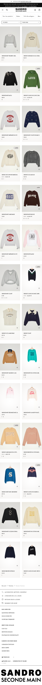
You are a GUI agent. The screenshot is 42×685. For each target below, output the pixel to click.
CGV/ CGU (4, 628)
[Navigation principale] (2, 10)
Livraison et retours (8, 644)
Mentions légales (7, 632)
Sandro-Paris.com (26, 1)
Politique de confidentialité (10, 635)
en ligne (24, 6)
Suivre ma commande (8, 619)
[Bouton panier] (39, 10)
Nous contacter (7, 616)
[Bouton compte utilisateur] (35, 10)
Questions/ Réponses (8, 612)
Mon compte (5, 647)
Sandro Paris (5, 651)
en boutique (33, 6)
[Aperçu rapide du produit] (17, 50)
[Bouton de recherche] (7, 10)
